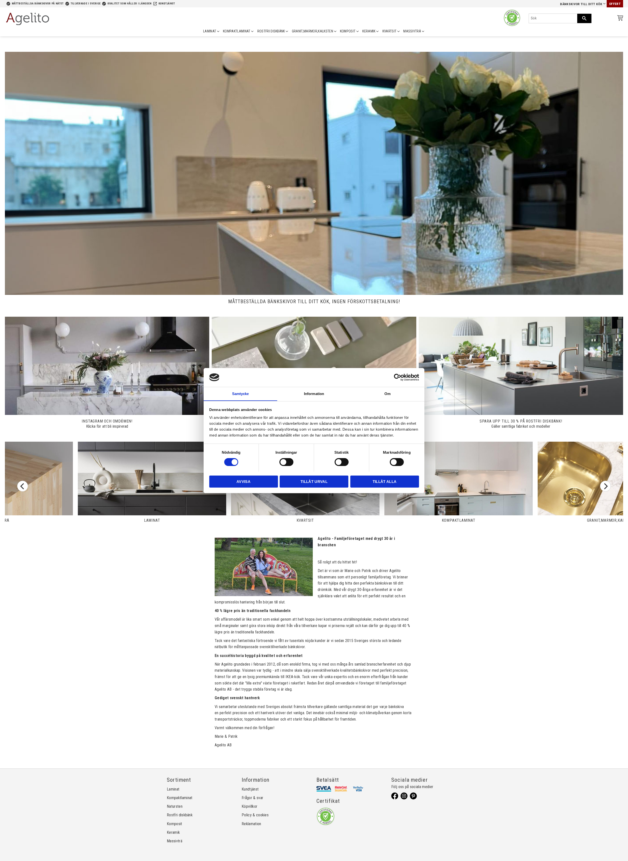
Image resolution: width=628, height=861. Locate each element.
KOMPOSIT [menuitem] (348, 31)
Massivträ (174, 841)
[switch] (286, 462)
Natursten (175, 806)
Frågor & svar (252, 797)
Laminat (173, 789)
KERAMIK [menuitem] (368, 31)
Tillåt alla (385, 481)
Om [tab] (387, 393)
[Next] (605, 486)
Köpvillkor (249, 806)
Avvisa (243, 481)
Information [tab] (314, 393)
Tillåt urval (314, 481)
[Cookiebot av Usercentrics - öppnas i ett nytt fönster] (397, 377)
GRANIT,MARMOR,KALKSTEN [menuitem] (312, 31)
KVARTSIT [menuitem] (389, 31)
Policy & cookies (255, 815)
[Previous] (22, 486)
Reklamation (251, 823)
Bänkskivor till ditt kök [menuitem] (581, 4)
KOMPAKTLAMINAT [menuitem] (236, 31)
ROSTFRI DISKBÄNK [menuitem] (271, 31)
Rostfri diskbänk (180, 815)
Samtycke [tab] (240, 393)
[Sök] (584, 18)
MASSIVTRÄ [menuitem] (412, 31)
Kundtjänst (166, 3)
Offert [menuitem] (615, 4)
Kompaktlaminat (179, 797)
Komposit (174, 823)
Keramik (173, 832)
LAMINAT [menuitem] (209, 31)
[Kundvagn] (619, 19)
